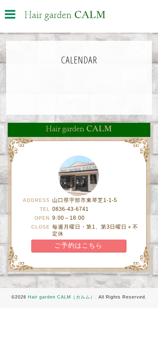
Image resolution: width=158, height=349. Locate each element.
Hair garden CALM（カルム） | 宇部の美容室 (64, 16)
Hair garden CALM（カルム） (61, 296)
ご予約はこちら (78, 245)
